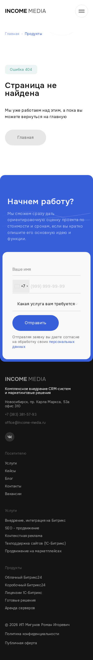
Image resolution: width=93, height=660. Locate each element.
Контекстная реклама (23, 536)
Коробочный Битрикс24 (25, 585)
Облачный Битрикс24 (23, 577)
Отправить (35, 322)
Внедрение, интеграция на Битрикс (35, 520)
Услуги (11, 463)
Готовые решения (20, 600)
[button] (21, 286)
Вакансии (13, 494)
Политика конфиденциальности (32, 634)
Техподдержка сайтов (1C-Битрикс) (35, 543)
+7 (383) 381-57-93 (20, 414)
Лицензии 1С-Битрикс (23, 592)
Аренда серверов (20, 608)
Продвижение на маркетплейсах (33, 551)
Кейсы (10, 471)
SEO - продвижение (22, 528)
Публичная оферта (21, 643)
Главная (25, 137)
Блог (9, 478)
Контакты (13, 486)
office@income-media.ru (25, 422)
